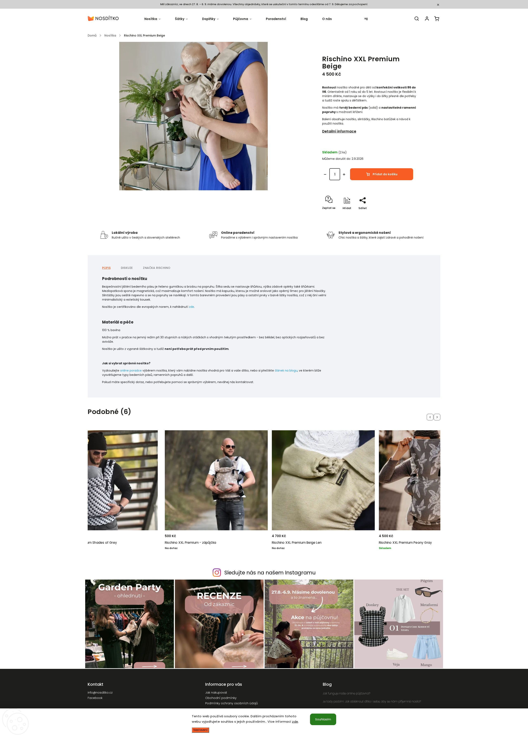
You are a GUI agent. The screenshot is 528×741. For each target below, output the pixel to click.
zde (295, 721)
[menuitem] (156, 19)
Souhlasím (323, 719)
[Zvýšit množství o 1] (344, 174)
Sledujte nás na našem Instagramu (270, 572)
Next (437, 417)
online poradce (131, 370)
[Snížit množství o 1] (325, 174)
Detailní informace (339, 131)
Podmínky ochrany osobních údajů (231, 703)
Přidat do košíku (385, 174)
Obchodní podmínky (221, 698)
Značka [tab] (156, 268)
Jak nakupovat (216, 692)
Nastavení (200, 730)
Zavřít (404, 216)
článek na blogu (286, 370)
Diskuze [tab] (127, 268)
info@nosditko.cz (100, 692)
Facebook (95, 698)
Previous (430, 417)
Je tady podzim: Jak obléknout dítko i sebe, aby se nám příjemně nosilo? (372, 701)
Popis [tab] (106, 268)
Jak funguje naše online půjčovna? (346, 693)
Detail (151, 536)
